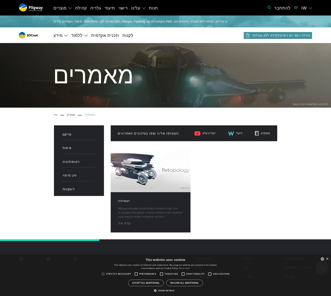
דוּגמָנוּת (69, 189)
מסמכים (265, 133)
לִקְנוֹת (127, 35)
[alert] (165, 275)
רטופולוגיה (71, 162)
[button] (165, 290)
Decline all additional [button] (184, 282)
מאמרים (71, 114)
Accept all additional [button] (145, 282)
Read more (184, 268)
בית (55, 114)
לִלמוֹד (77, 35)
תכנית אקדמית (105, 35)
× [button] (327, 259)
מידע (58, 35)
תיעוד (109, 8)
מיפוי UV (70, 175)
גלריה (95, 8)
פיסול (67, 148)
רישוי (123, 8)
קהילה (81, 8)
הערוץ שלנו (209, 133)
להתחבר (282, 8)
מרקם (67, 134)
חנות (153, 8)
